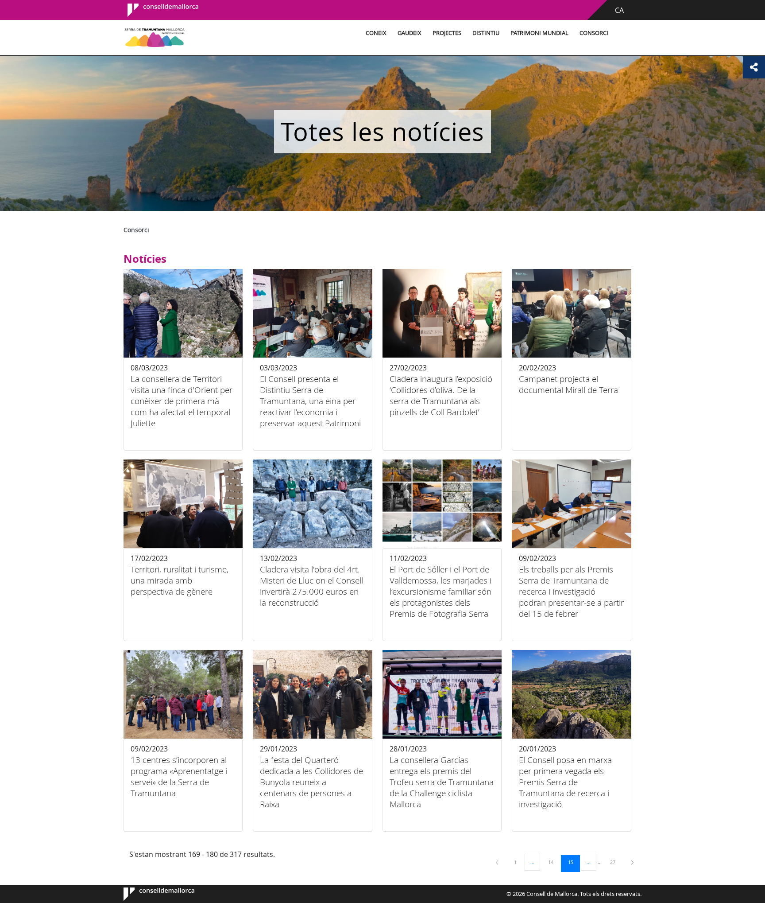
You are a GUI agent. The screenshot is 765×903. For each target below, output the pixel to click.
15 (574, 861)
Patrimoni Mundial (539, 33)
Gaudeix (409, 33)
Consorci (594, 33)
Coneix (376, 33)
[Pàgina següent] (632, 862)
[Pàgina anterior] (497, 862)
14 (554, 861)
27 (616, 861)
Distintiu (485, 33)
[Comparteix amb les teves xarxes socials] (754, 67)
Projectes (447, 33)
